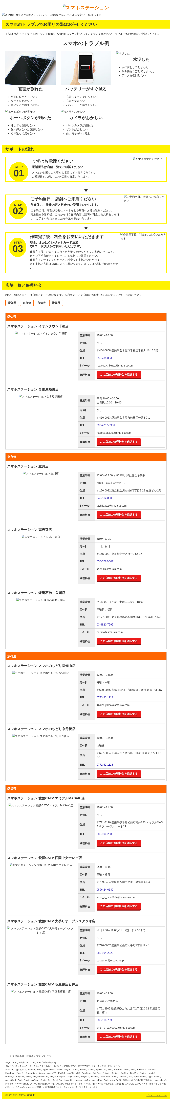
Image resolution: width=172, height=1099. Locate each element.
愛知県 (12, 302)
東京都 (27, 302)
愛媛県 (56, 302)
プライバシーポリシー (156, 1095)
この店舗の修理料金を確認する (119, 374)
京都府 (41, 302)
